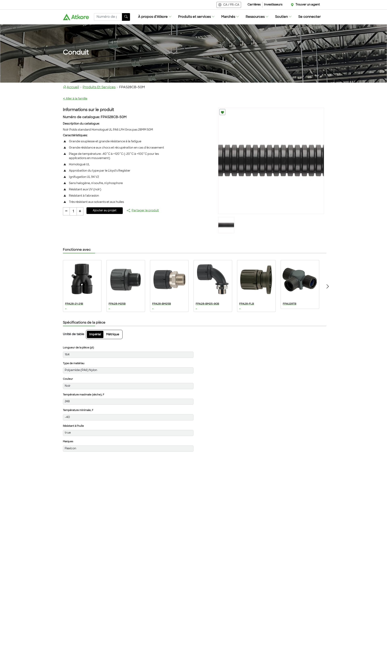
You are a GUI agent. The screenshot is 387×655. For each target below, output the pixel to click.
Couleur (68, 379)
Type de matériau (73, 363)
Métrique (112, 334)
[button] (155, 17)
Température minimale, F (78, 410)
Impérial (95, 334)
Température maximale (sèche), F (83, 395)
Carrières (254, 4)
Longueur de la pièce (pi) (78, 348)
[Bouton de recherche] (126, 17)
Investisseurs (273, 4)
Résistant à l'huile (73, 426)
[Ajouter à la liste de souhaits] (222, 112)
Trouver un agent (307, 4)
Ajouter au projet (105, 210)
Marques (68, 441)
